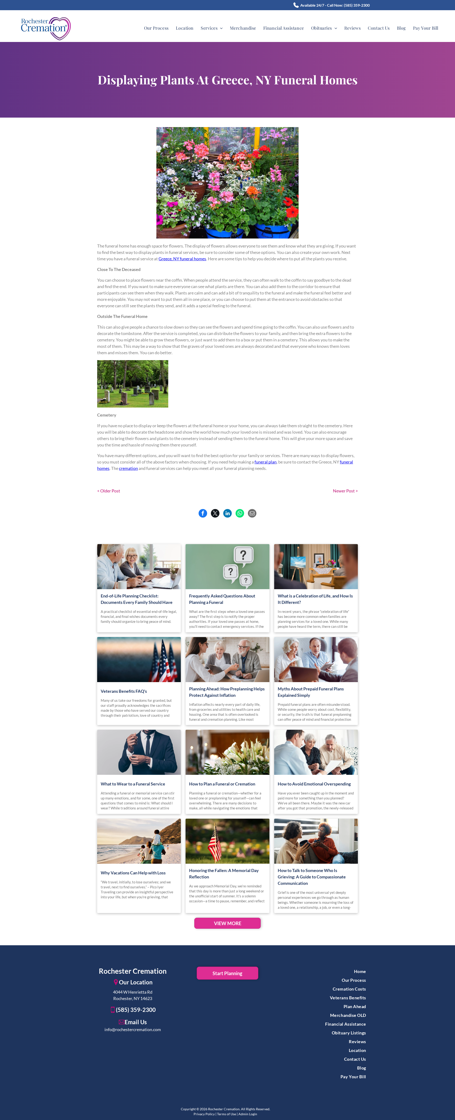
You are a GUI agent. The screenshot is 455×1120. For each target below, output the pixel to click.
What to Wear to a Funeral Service (133, 783)
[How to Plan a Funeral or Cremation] (227, 752)
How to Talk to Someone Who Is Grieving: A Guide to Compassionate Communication (312, 877)
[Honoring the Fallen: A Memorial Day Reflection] (227, 841)
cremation (128, 468)
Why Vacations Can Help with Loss (133, 872)
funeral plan (266, 461)
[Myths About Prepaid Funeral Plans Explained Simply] (316, 659)
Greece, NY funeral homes (182, 258)
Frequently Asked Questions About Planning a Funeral (222, 599)
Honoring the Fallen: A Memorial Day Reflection (224, 873)
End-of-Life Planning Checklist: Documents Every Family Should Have (137, 599)
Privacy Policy (204, 1114)
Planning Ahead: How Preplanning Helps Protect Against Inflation (227, 692)
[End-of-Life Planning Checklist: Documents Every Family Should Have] (139, 566)
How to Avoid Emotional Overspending (314, 783)
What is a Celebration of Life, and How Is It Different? (315, 599)
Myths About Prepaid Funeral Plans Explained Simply (311, 692)
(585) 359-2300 (357, 5)
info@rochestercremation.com (133, 1029)
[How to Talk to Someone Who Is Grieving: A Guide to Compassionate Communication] (316, 841)
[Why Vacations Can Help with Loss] (139, 841)
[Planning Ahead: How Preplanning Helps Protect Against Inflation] (227, 659)
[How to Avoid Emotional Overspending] (316, 752)
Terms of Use (226, 1114)
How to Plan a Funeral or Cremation (222, 783)
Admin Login (247, 1114)
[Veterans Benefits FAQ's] (139, 659)
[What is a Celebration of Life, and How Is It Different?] (316, 566)
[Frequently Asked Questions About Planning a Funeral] (227, 566)
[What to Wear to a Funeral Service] (139, 752)
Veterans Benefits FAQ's (124, 691)
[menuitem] (156, 28)
